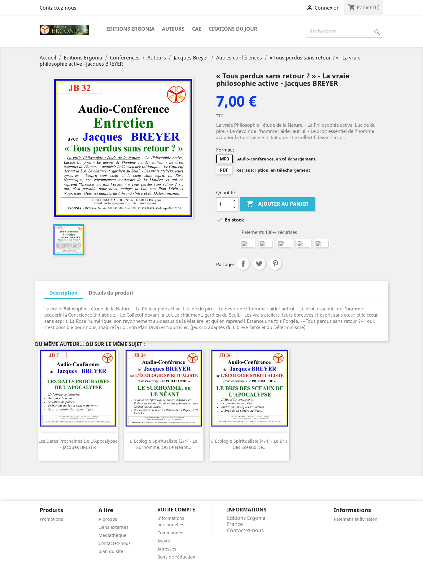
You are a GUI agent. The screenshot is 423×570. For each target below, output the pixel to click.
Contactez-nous (58, 7)
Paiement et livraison (355, 519)
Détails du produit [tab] (111, 292)
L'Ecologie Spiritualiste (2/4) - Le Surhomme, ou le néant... (163, 444)
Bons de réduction (176, 557)
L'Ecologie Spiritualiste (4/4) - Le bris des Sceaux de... (249, 444)
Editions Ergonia (130, 28)
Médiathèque (112, 535)
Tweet (259, 263)
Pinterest (275, 263)
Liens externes (113, 527)
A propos (107, 519)
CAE (196, 28)
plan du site (110, 551)
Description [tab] (63, 292)
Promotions (51, 519)
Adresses (166, 549)
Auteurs (173, 28)
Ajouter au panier (277, 204)
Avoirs (163, 541)
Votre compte (176, 509)
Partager (243, 263)
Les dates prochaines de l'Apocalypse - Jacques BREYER (78, 444)
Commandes (170, 533)
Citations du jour (233, 28)
